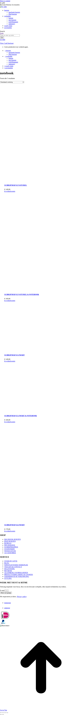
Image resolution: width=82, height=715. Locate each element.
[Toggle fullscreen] (5, 712)
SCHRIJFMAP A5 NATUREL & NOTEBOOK (21, 294)
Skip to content (5, 1)
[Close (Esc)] (1, 712)
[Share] (3, 712)
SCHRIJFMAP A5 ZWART (14, 355)
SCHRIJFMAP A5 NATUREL (15, 185)
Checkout (10, 43)
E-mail (2, 590)
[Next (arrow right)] (3, 714)
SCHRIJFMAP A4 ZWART (14, 525)
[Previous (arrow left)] (1, 714)
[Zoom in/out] (7, 712)
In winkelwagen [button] (9, 191)
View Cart (3, 43)
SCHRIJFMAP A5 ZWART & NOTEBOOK (20, 416)
